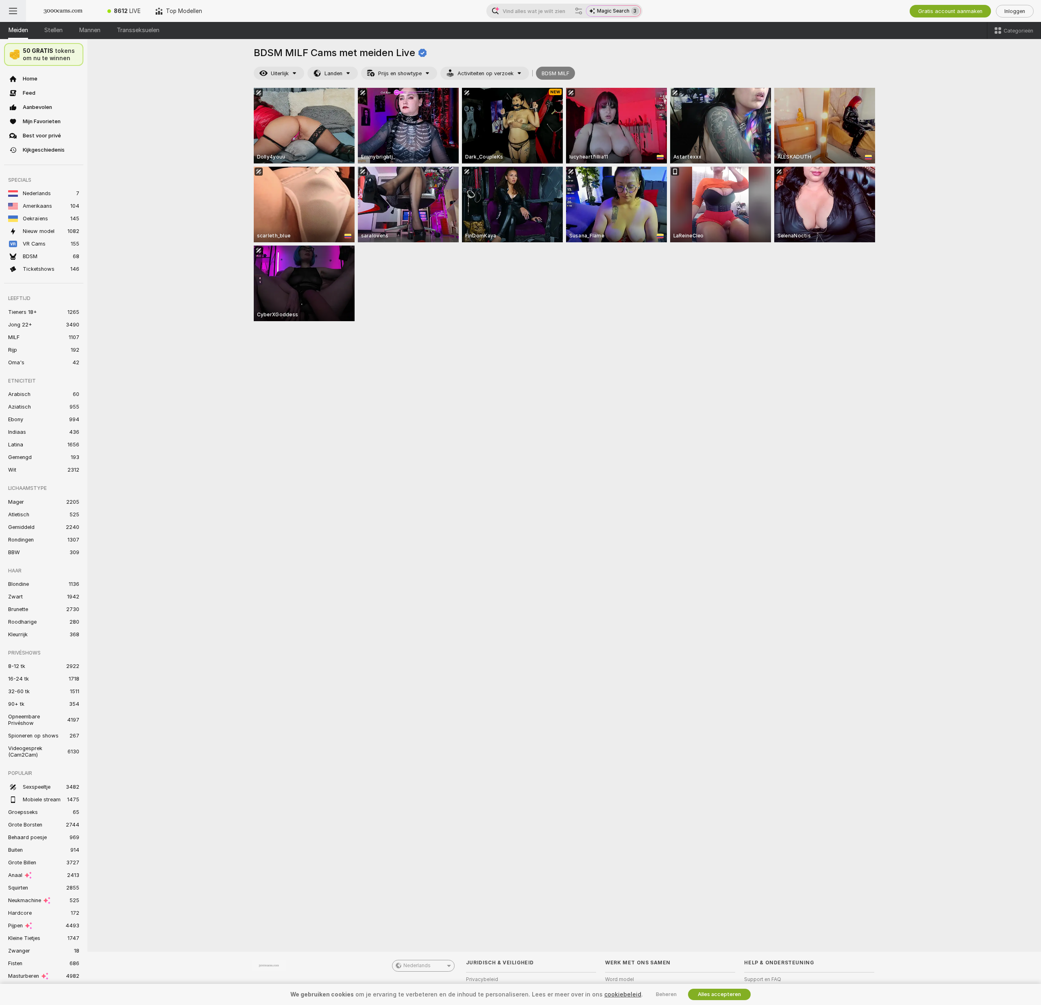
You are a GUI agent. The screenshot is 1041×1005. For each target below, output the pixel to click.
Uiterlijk (280, 73)
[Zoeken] (578, 11)
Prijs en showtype (400, 73)
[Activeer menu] (13, 11)
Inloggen (1014, 11)
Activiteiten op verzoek (485, 73)
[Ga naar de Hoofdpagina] (63, 11)
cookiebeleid (622, 994)
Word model (619, 979)
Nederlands (417, 965)
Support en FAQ (762, 979)
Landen (333, 73)
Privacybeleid (482, 979)
